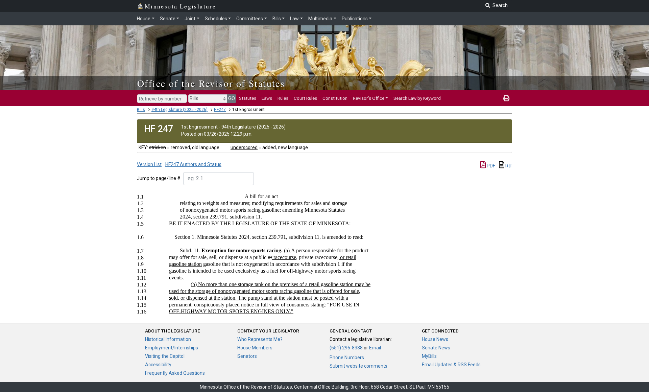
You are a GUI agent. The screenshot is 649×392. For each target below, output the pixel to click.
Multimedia (320, 18)
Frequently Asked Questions (175, 373)
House (143, 18)
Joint (190, 18)
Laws (267, 98)
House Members (254, 347)
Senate (167, 18)
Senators (247, 356)
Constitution (334, 98)
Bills (276, 18)
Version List (149, 164)
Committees (249, 18)
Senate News (436, 347)
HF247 (220, 109)
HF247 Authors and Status (193, 164)
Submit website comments (358, 366)
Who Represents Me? (260, 339)
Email (375, 347)
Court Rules (305, 98)
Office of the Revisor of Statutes (211, 83)
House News (435, 339)
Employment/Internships (171, 347)
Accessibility (158, 364)
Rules (283, 98)
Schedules (216, 18)
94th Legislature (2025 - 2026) (179, 109)
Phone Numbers (347, 357)
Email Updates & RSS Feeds (451, 364)
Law (294, 18)
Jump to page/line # (159, 178)
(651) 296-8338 (346, 347)
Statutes (247, 98)
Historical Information (168, 339)
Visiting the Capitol (165, 356)
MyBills (429, 356)
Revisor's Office (368, 98)
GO (231, 98)
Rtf (508, 165)
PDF (490, 165)
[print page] (506, 98)
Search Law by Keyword (417, 98)
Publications (355, 18)
